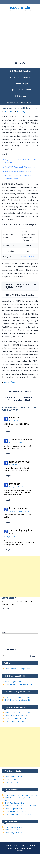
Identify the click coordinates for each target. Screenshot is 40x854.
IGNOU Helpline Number (13, 827)
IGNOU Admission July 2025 (14, 777)
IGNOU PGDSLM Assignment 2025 (19, 171)
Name (4, 632)
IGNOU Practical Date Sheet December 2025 (20, 806)
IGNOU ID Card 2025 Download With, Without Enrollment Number (20, 398)
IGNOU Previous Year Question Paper (18, 697)
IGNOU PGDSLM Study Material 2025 (20, 167)
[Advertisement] (20, 37)
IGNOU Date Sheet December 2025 (17, 713)
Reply (8, 431)
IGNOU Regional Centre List (14, 830)
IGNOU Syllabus (9, 382)
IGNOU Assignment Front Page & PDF (18, 684)
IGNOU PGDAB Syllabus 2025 (20, 391)
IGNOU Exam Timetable (20, 77)
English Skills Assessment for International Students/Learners (20, 89)
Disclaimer (32, 845)
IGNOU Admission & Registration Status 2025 (20, 795)
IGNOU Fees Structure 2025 (14, 803)
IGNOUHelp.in (20, 8)
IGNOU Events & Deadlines (20, 71)
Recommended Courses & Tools (20, 102)
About (7, 845)
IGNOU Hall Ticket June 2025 (14, 721)
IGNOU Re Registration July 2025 (16, 811)
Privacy (14, 845)
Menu (22, 63)
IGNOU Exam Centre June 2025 (15, 716)
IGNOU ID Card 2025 (11, 782)
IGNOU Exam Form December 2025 (17, 718)
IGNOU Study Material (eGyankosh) (17, 700)
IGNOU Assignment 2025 (13, 681)
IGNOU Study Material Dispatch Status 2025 (20, 814)
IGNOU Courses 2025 (12, 779)
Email (4, 640)
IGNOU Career (20, 96)
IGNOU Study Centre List (13, 833)
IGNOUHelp (21, 112)
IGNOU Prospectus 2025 (13, 809)
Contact (22, 845)
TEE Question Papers (20, 83)
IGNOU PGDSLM (27, 256)
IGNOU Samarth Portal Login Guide (17, 669)
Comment (6, 608)
